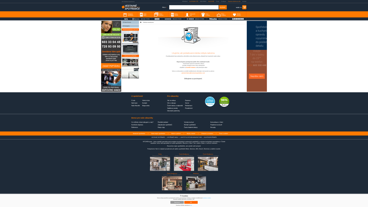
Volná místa (146, 100)
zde (191, 205)
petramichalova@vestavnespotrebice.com (193, 73)
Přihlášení (185, 1)
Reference (134, 127)
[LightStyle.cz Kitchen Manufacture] (130, 68)
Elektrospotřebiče (210, 137)
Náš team (134, 103)
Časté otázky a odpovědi (175, 105)
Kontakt (244, 1)
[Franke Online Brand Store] (157, 18)
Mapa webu (146, 105)
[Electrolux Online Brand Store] (141, 18)
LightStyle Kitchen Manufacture (191, 137)
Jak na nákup (171, 100)
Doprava (187, 100)
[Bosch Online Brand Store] (195, 18)
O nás (217, 1)
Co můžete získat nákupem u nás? (142, 122)
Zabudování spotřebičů (165, 125)
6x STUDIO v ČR (193, 1)
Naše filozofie (135, 105)
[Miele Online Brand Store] (218, 18)
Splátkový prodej (172, 108)
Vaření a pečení (176, 133)
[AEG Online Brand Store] (126, 18)
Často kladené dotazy (191, 127)
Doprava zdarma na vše (234, 1)
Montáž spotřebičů (190, 125)
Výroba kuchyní (189, 122)
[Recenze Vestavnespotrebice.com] (210, 106)
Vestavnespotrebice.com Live (130, 29)
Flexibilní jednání (163, 122)
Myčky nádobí (191, 133)
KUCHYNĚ (211, 1)
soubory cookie (207, 198)
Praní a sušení (223, 133)
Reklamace (188, 105)
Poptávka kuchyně (216, 125)
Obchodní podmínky (173, 111)
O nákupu (223, 1)
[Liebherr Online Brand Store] (238, 18)
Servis (187, 103)
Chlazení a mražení (207, 133)
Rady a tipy (161, 127)
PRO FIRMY (203, 1)
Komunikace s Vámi (216, 122)
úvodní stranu (190, 67)
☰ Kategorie (126, 26)
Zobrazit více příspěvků (130, 56)
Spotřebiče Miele (172, 137)
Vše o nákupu (171, 103)
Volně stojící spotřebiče (158, 133)
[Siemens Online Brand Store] (173, 18)
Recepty (213, 127)
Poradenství (189, 108)
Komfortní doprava (137, 125)
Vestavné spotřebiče (139, 133)
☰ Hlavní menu (127, 22)
